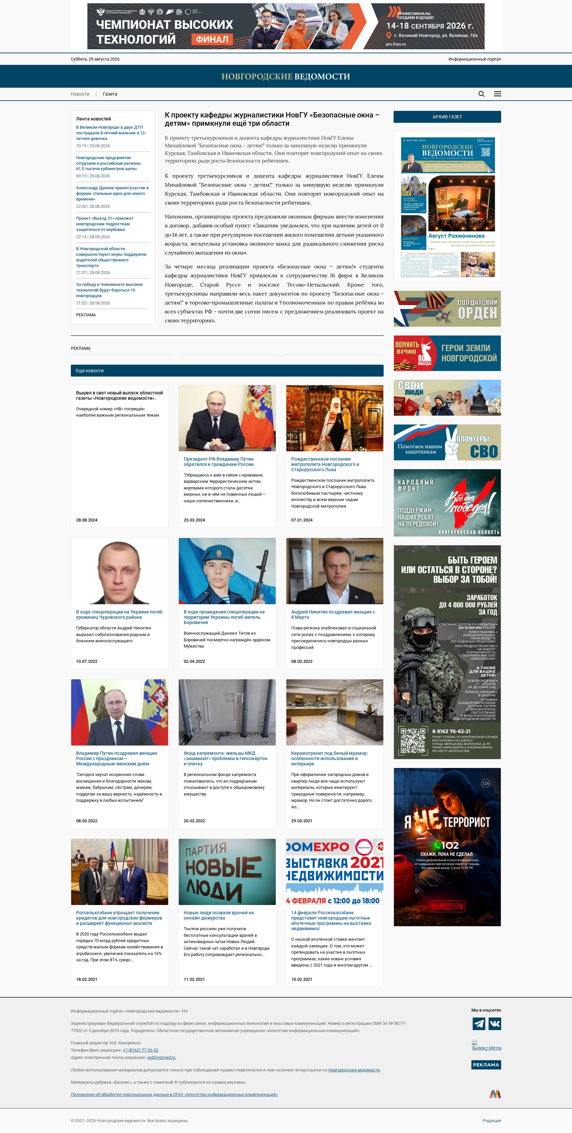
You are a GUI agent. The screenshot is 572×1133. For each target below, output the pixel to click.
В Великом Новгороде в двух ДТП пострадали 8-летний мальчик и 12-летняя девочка (111, 133)
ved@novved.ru (161, 1057)
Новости (80, 94)
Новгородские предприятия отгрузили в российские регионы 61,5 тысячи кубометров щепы (108, 163)
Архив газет (447, 116)
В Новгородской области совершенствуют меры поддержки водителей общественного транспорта (111, 257)
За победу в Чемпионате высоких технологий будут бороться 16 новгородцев (109, 290)
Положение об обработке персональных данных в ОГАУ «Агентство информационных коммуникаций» (174, 1094)
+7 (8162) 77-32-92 (140, 1050)
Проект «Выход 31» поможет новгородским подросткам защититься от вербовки (104, 224)
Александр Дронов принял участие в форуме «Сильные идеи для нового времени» (112, 193)
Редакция (492, 1120)
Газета (110, 94)
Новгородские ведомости (354, 1069)
